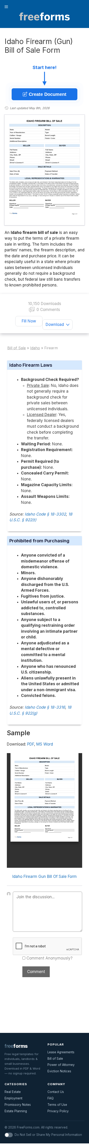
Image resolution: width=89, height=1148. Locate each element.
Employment (13, 1098)
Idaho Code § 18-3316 (45, 707)
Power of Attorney (61, 1065)
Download (55, 324)
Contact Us (55, 1092)
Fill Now (29, 321)
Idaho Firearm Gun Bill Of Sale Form (44, 876)
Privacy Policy (58, 1111)
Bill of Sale (55, 1058)
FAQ (50, 1098)
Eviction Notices (59, 1071)
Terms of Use (57, 1104)
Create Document (46, 94)
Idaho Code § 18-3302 (45, 514)
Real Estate (13, 1092)
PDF (30, 744)
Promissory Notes (18, 1104)
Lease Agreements (60, 1052)
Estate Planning (16, 1111)
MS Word (44, 744)
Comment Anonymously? (49, 958)
